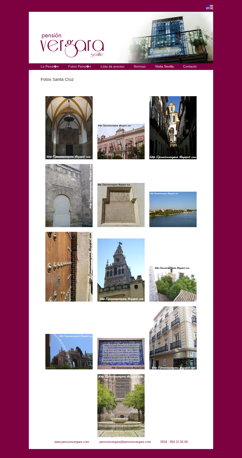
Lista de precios (112, 66)
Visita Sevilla (164, 66)
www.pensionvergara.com (71, 442)
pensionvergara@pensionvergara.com (125, 442)
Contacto (190, 66)
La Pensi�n (50, 66)
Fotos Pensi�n (79, 66)
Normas (140, 66)
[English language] (209, 8)
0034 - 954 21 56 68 (174, 442)
